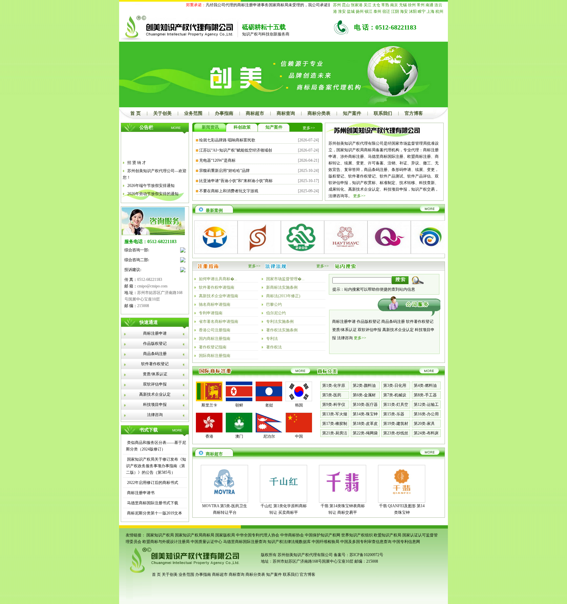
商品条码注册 (155, 353)
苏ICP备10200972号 (366, 554)
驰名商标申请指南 (214, 304)
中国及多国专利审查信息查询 (365, 541)
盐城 (351, 11)
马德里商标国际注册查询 (244, 541)
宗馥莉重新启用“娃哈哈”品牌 (224, 170)
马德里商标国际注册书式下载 (152, 503)
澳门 (239, 436)
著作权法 (274, 347)
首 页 (135, 113)
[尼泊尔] (269, 431)
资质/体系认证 (155, 374)
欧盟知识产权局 (387, 535)
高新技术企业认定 (155, 394)
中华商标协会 (292, 535)
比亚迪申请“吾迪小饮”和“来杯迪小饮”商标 (236, 180)
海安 (404, 11)
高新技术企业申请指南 (218, 296)
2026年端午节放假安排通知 (151, 181)
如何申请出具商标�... (218, 279)
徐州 (412, 5)
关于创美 (162, 113)
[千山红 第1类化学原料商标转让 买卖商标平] (283, 496)
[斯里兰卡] (209, 400)
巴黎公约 (274, 304)
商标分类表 (318, 113)
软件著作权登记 (155, 364)
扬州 (360, 11)
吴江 (367, 5)
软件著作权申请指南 (216, 287)
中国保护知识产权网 (322, 535)
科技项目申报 (155, 404)
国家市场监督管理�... (285, 279)
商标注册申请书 (140, 492)
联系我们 (383, 113)
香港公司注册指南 (214, 330)
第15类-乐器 (393, 414)
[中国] (298, 431)
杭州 (439, 11)
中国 (299, 436)
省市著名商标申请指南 (218, 321)
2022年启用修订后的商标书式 (152, 482)
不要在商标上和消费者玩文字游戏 (228, 191)
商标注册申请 (155, 333)
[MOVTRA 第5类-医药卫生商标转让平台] (224, 496)
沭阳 (413, 11)
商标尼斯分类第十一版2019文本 (154, 513)
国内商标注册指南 (214, 338)
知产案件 (352, 113)
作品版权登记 (155, 343)
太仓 (376, 5)
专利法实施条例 (280, 321)
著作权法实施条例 (282, 330)
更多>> (309, 128)
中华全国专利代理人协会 (257, 535)
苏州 (337, 5)
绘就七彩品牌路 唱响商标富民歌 (227, 140)
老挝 (269, 405)
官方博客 (414, 113)
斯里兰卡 (209, 405)
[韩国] (298, 400)
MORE (176, 128)
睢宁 (422, 11)
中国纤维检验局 (325, 541)
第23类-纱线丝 (395, 433)
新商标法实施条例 (282, 287)
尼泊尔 (269, 436)
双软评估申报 (155, 384)
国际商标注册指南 (214, 355)
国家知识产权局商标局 (194, 535)
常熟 (385, 5)
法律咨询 (155, 414)
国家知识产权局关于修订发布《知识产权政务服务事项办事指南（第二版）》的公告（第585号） (156, 466)
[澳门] (239, 431)
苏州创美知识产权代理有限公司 (305, 554)
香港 (209, 436)
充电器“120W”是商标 (217, 160)
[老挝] (269, 400)
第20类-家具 (424, 423)
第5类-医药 (331, 395)
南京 (394, 5)
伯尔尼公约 (276, 313)
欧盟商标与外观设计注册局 (166, 541)
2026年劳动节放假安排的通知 (152, 189)
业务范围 (193, 113)
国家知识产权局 (160, 535)
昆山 (346, 5)
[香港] (209, 431)
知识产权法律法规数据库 (289, 541)
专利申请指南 (210, 313)
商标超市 (255, 113)
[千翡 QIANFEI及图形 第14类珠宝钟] (401, 496)
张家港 (357, 5)
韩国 (299, 405)
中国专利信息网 (406, 541)
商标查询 (286, 113)
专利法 (272, 338)
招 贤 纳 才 (136, 158)
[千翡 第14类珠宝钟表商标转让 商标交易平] (342, 496)
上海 (430, 11)
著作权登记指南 (212, 347)
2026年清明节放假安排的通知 (152, 197)
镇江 (368, 11)
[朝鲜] (239, 400)
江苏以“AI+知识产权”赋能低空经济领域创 (235, 150)
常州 (421, 5)
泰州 (377, 11)
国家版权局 (225, 535)
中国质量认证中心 (206, 541)
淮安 (342, 11)
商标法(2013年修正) (283, 296)
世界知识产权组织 (357, 535)
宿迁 (386, 11)
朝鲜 (239, 405)
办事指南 (224, 113)
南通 (429, 5)
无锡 (403, 5)
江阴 (395, 11)
